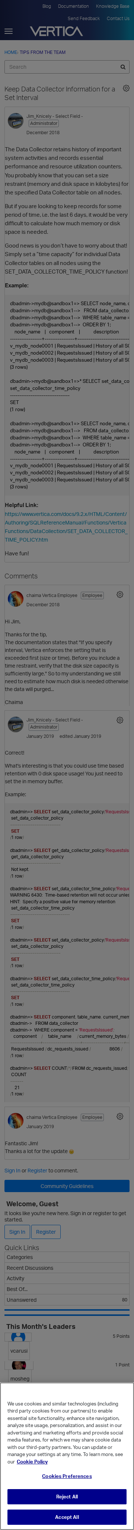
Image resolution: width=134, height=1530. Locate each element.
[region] (67, 1456)
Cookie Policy (32, 1462)
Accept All (67, 1517)
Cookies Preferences (67, 1476)
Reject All (67, 1497)
